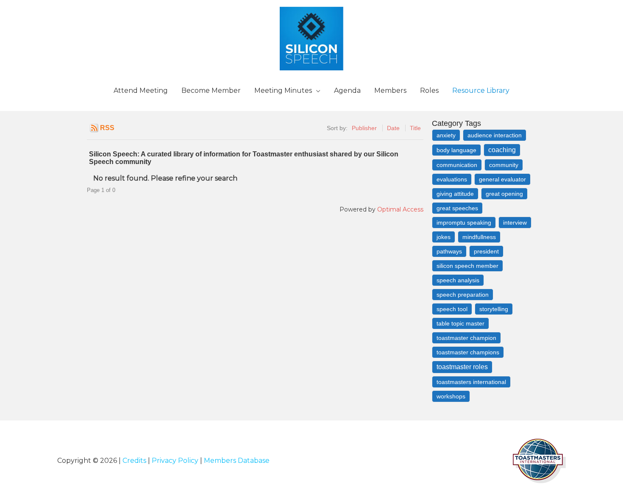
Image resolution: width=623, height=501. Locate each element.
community (503, 164)
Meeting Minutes (283, 90)
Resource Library (480, 90)
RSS (107, 127)
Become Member (211, 90)
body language (456, 150)
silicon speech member (467, 265)
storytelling (493, 309)
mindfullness (479, 237)
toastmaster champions (468, 352)
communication (457, 164)
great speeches (457, 208)
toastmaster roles (462, 366)
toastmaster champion (466, 337)
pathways (449, 251)
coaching (502, 149)
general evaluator (502, 179)
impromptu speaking (464, 222)
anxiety (446, 135)
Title (415, 128)
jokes (444, 237)
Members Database (237, 460)
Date (393, 128)
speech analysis (458, 280)
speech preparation (463, 294)
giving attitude (455, 193)
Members (390, 90)
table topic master (460, 323)
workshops (451, 396)
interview (515, 222)
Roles (429, 90)
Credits (134, 460)
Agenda (347, 90)
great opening (504, 193)
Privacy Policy (175, 460)
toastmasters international (471, 382)
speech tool (452, 309)
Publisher (364, 128)
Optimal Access (400, 209)
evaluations (452, 179)
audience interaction (494, 135)
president (486, 251)
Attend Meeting (141, 90)
